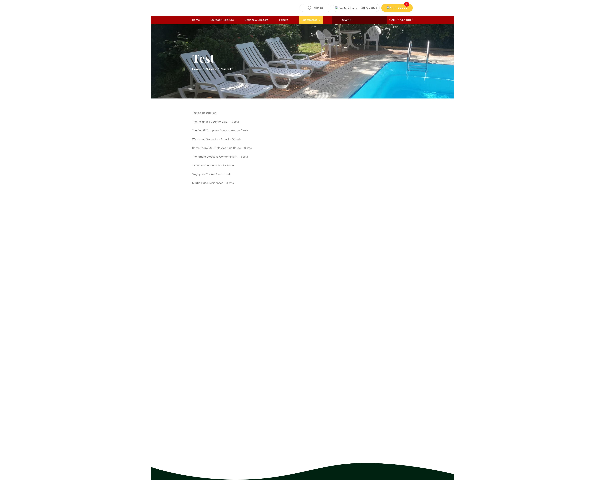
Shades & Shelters (256, 20)
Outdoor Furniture (222, 20)
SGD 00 (402, 7)
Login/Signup (368, 8)
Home (196, 20)
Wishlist (318, 8)
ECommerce (310, 20)
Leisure (283, 20)
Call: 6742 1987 (401, 20)
